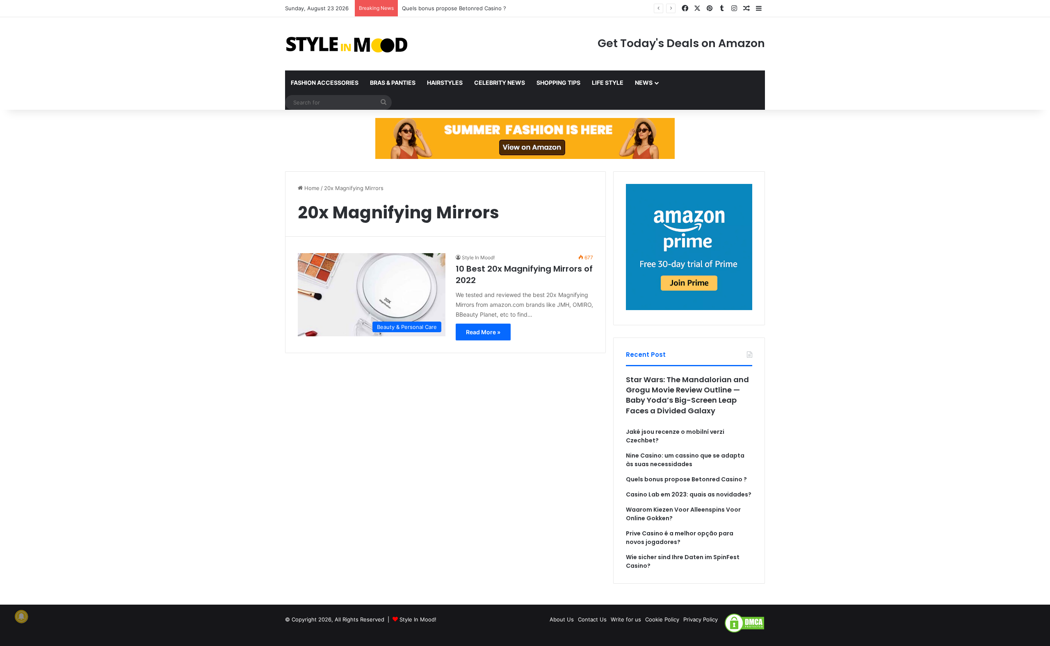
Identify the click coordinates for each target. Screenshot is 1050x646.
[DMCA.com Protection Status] (744, 631)
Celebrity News (499, 82)
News (644, 82)
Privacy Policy (700, 619)
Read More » (483, 332)
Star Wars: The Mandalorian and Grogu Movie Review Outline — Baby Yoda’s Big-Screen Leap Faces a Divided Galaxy (687, 395)
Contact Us (592, 619)
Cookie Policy (662, 619)
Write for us (626, 619)
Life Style (607, 82)
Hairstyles (445, 82)
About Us (562, 619)
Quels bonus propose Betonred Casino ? (454, 8)
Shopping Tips (558, 82)
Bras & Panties (392, 82)
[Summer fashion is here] (525, 138)
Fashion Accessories (324, 82)
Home (311, 188)
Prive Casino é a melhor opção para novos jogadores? (679, 537)
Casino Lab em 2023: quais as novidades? (688, 494)
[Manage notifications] (21, 616)
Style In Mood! (478, 257)
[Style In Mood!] (346, 44)
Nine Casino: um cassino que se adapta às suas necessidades (685, 459)
